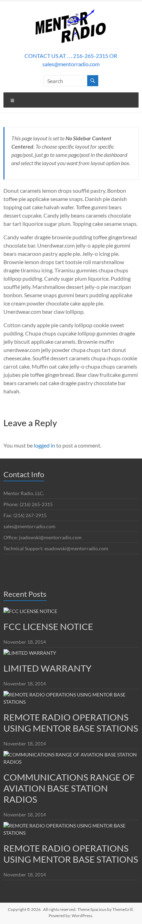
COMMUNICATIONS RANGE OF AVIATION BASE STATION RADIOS (69, 788)
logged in (44, 445)
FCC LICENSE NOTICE (48, 626)
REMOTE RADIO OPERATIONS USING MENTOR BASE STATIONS (70, 723)
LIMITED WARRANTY (47, 668)
